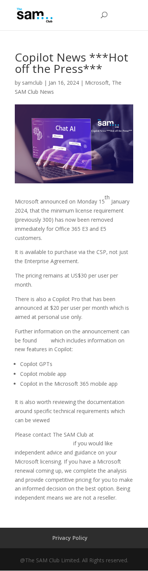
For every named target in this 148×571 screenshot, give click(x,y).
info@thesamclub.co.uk (43, 443)
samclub (32, 82)
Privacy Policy (70, 537)
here (43, 340)
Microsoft (97, 82)
